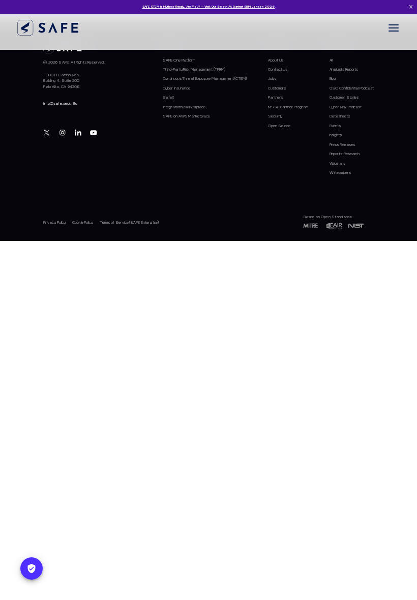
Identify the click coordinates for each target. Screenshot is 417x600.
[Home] (47, 28)
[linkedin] (78, 132)
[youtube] (93, 132)
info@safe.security (60, 103)
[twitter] (47, 132)
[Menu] (394, 28)
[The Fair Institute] (334, 226)
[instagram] (62, 132)
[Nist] (356, 226)
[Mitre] (310, 226)
